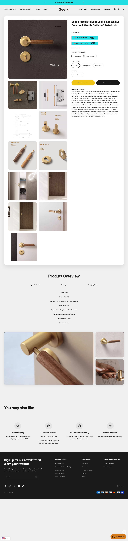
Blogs (84, 473)
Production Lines (87, 470)
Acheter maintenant (108, 83)
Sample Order (83, 9)
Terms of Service (60, 473)
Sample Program (109, 463)
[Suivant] (83, 2)
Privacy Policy (59, 463)
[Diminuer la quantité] (74, 75)
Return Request (95, 9)
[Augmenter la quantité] (81, 75)
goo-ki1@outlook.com (50, 436)
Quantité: (74, 71)
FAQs (83, 476)
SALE (45, 9)
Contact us (107, 9)
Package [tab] (64, 285)
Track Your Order (60, 476)
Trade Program (108, 467)
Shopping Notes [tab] (93, 285)
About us (85, 463)
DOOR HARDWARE (25, 9)
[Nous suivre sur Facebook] (5, 486)
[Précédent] (44, 2)
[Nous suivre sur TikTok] (23, 486)
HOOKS (38, 9)
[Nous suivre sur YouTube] (19, 486)
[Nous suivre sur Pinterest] (14, 486)
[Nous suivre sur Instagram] (10, 486)
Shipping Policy (60, 470)
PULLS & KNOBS (9, 9)
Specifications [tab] (35, 285)
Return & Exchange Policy (63, 467)
